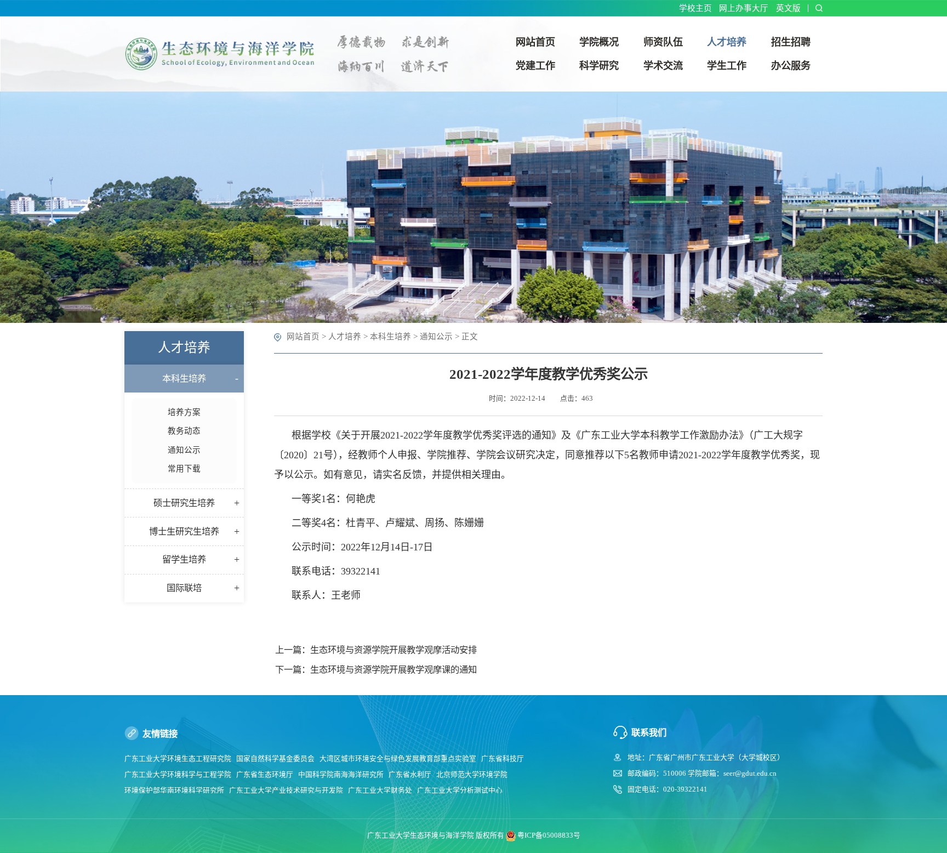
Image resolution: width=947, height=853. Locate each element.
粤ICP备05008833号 (548, 835)
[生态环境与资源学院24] (223, 53)
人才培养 (344, 336)
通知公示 (436, 336)
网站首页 (303, 336)
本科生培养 (390, 336)
